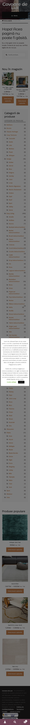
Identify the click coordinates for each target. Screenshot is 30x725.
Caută (15, 722)
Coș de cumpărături (23, 720)
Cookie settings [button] (11, 382)
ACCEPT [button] (21, 382)
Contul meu (5, 722)
